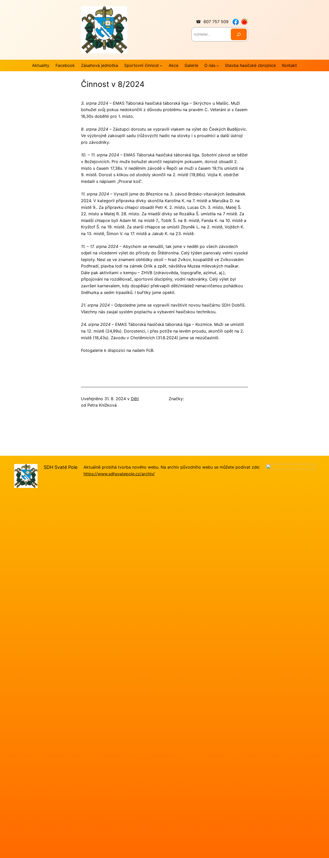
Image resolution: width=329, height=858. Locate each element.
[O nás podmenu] (217, 65)
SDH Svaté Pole (60, 467)
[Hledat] (239, 34)
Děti (135, 398)
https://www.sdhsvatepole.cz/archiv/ (119, 473)
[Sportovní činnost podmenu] (161, 65)
